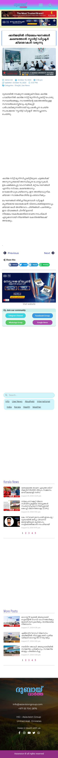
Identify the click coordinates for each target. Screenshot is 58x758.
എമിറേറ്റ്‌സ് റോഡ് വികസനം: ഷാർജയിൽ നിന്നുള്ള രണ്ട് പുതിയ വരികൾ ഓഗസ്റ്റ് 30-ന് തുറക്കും (37, 635)
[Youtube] (29, 732)
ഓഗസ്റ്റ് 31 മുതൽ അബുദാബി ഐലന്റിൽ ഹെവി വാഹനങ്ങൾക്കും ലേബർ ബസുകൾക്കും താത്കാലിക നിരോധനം (37, 620)
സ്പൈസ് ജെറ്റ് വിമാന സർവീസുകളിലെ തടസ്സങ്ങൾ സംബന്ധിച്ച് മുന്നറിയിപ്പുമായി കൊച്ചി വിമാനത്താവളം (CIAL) (35, 505)
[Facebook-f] (19, 732)
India (9, 407)
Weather (37, 407)
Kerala (17, 407)
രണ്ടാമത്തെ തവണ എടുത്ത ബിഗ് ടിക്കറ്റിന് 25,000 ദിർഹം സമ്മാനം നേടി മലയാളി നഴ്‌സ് (36, 490)
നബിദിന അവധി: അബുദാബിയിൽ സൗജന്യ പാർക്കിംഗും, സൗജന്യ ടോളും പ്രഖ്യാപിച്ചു (37, 649)
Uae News (26, 85)
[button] (41, 5)
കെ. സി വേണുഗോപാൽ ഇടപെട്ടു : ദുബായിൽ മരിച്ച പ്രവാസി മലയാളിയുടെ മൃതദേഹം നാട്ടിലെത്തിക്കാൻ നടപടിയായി (37, 520)
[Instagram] (24, 732)
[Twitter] (34, 732)
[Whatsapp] (38, 732)
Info (7, 401)
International (43, 401)
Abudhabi (29, 401)
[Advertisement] (29, 147)
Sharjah (18, 85)
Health (26, 407)
